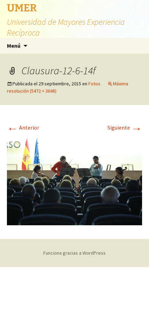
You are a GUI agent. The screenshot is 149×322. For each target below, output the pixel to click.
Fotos (94, 83)
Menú (13, 45)
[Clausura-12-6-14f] (74, 179)
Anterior (23, 127)
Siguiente (124, 127)
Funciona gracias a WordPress (74, 253)
